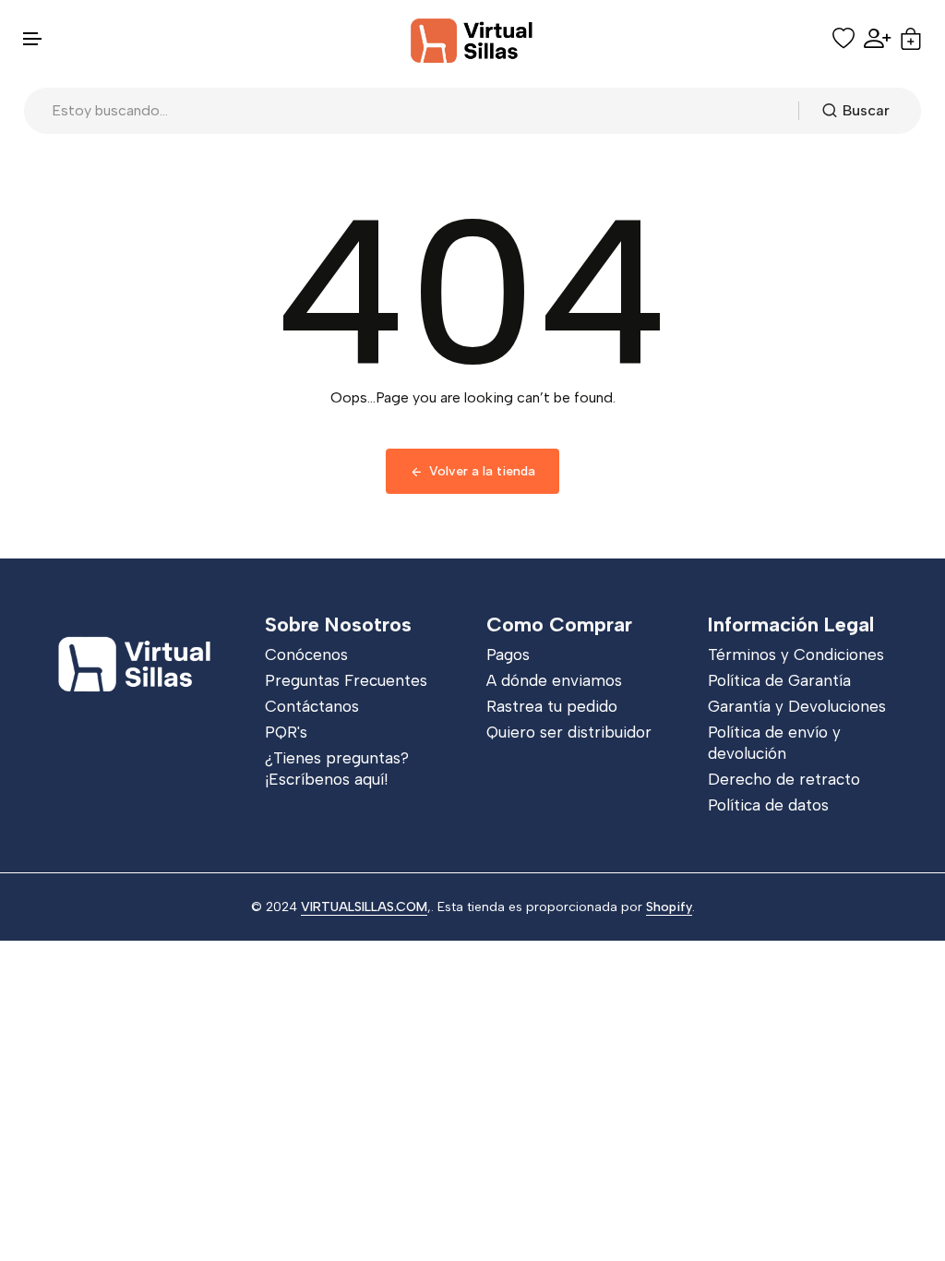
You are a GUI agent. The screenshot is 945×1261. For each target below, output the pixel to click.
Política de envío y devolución (774, 743)
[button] (33, 39)
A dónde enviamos (554, 680)
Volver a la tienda (482, 471)
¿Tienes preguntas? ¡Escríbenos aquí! (337, 768)
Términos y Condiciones (796, 654)
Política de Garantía (779, 680)
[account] (877, 38)
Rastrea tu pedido (551, 706)
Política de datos (768, 805)
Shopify (669, 907)
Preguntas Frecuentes (346, 680)
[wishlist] (843, 39)
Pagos (508, 654)
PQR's (286, 732)
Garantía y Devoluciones (797, 706)
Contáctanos (312, 706)
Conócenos (306, 654)
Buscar (866, 110)
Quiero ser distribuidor (569, 732)
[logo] (472, 39)
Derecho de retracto (784, 779)
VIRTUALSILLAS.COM (364, 907)
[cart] (911, 39)
